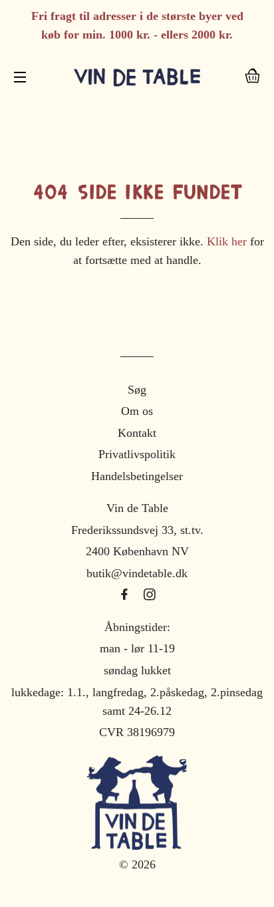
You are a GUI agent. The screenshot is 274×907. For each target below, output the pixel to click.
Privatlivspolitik (137, 454)
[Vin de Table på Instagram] (150, 595)
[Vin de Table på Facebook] (126, 595)
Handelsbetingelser (137, 476)
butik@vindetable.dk (137, 573)
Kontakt (137, 433)
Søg (137, 389)
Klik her (227, 241)
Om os (137, 411)
